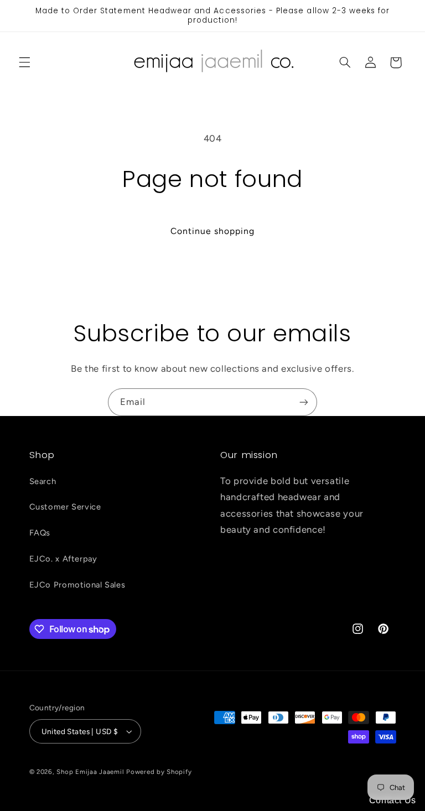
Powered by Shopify (158, 772)
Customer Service (65, 507)
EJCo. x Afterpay (63, 559)
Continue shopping (212, 231)
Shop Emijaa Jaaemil (90, 772)
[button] (24, 62)
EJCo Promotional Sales (77, 585)
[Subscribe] (304, 401)
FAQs (40, 533)
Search (42, 481)
